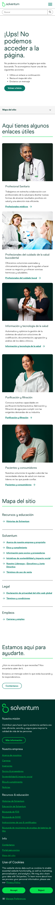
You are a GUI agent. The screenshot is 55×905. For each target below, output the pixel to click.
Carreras (6, 760)
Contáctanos (8, 845)
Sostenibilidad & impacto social (17, 776)
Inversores (7, 766)
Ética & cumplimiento (12, 782)
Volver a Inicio (15, 88)
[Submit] (50, 12)
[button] (14, 898)
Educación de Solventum (14, 806)
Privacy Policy (13, 882)
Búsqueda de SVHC (11, 817)
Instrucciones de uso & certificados (19, 822)
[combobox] (27, 12)
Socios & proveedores (12, 771)
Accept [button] (13, 890)
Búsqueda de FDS (10, 812)
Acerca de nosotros (11, 755)
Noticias (6, 787)
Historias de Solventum (13, 801)
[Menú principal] (50, 4)
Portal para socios (11, 850)
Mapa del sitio (8, 855)
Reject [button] (41, 890)
